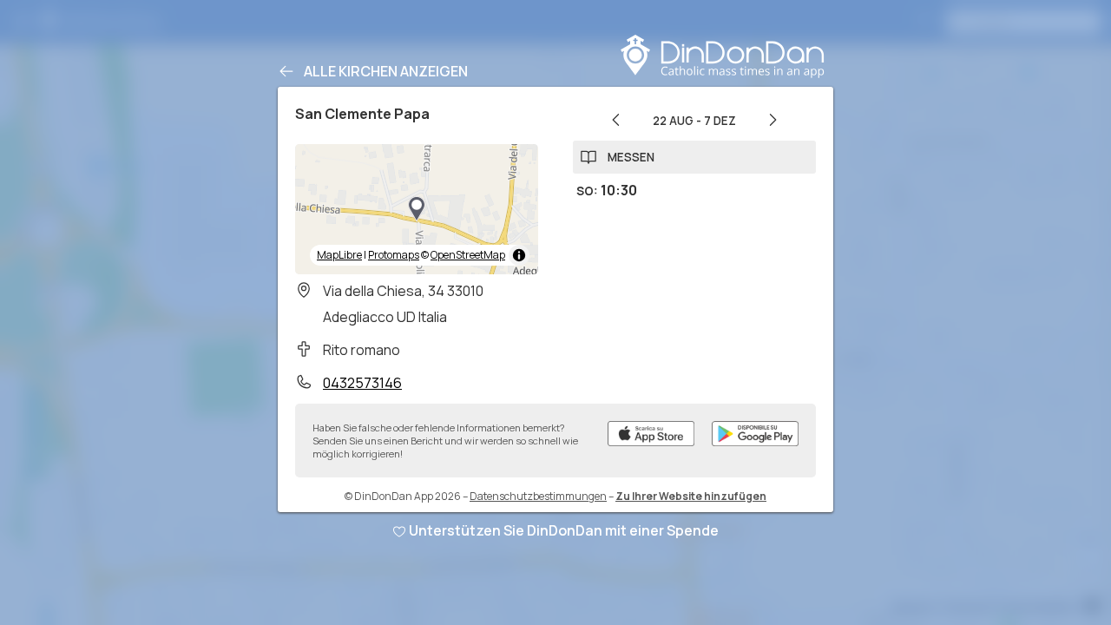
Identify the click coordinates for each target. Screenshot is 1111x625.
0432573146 (362, 382)
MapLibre (339, 254)
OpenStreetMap (468, 254)
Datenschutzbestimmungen (538, 496)
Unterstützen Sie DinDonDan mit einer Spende (564, 530)
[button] (416, 209)
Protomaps (393, 254)
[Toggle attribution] (519, 255)
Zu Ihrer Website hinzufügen (690, 496)
